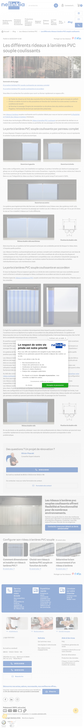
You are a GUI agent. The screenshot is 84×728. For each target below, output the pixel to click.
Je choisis (28, 385)
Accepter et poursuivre (55, 385)
